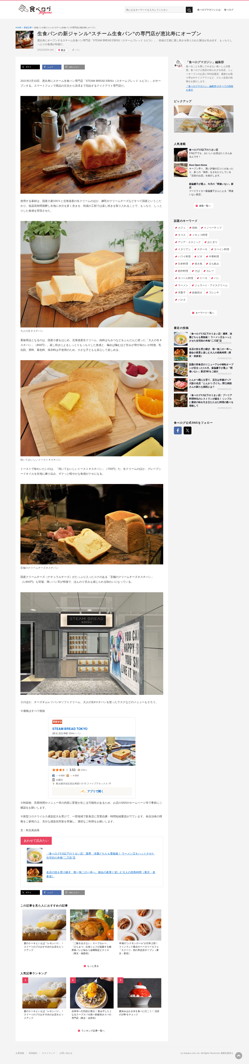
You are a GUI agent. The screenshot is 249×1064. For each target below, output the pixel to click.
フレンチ (214, 292)
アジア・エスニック (189, 242)
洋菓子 (182, 292)
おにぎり (212, 242)
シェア (50, 67)
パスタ (182, 299)
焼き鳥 (198, 263)
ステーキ (202, 249)
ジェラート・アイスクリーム (211, 285)
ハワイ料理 (184, 256)
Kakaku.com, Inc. (192, 1053)
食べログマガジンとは (209, 9)
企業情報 (20, 1053)
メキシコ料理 (199, 234)
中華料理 (214, 256)
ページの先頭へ (238, 1055)
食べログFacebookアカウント (178, 430)
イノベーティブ (213, 227)
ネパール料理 (185, 278)
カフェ (182, 227)
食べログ (228, 9)
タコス (182, 234)
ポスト (28, 67)
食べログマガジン (35, 9)
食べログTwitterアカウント (187, 430)
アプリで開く (78, 791)
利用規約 (33, 1053)
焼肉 (194, 227)
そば (197, 270)
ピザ (199, 256)
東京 (63, 50)
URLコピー (73, 67)
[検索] (189, 10)
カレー (210, 270)
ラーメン (183, 285)
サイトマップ (48, 1053)
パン (77, 49)
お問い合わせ (66, 1053)
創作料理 (183, 270)
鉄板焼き (197, 292)
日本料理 (183, 263)
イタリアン (184, 249)
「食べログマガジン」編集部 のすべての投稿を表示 (209, 88)
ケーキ (203, 278)
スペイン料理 (221, 249)
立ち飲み (214, 263)
